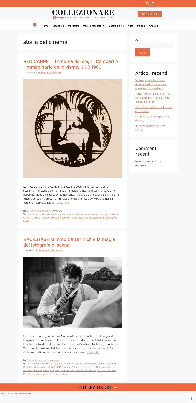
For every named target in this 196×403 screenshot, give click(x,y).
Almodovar (68, 363)
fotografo (65, 370)
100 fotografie (34, 363)
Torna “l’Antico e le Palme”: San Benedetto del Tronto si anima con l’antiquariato (153, 97)
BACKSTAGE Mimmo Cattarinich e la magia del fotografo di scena (69, 242)
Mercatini (73, 25)
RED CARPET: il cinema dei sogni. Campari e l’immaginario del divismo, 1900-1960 (70, 64)
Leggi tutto (63, 202)
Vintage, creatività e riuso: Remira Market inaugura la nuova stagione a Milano (151, 84)
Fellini (46, 370)
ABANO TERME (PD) (51, 363)
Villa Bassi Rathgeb (59, 373)
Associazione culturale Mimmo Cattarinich (96, 363)
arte (29, 214)
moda (80, 217)
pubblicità (89, 217)
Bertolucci (28, 370)
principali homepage (52, 210)
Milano (73, 217)
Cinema (69, 214)
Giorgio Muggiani (41, 217)
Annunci (154, 25)
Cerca (138, 40)
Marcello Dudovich (60, 217)
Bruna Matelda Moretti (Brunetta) (48, 214)
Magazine (58, 25)
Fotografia (32, 360)
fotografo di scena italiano (83, 370)
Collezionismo (34, 210)
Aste (130, 25)
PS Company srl (23, 393)
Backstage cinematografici (36, 366)
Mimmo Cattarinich (106, 370)
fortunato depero (82, 214)
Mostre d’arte (116, 25)
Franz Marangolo (100, 214)
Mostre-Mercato (92, 25)
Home (45, 25)
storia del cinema (103, 217)
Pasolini (27, 373)
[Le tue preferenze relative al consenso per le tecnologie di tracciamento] (191, 398)
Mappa (141, 25)
